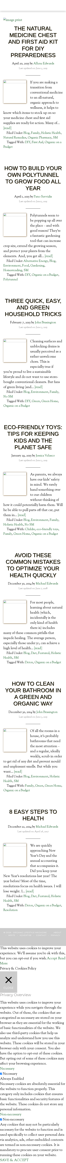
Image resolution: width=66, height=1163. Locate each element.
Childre (30, 529)
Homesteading (12, 270)
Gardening (37, 266)
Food (25, 266)
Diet (34, 653)
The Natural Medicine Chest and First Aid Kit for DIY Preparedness (33, 41)
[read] (7, 128)
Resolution (10, 910)
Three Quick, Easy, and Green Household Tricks (33, 307)
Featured (43, 653)
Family (35, 133)
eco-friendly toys (47, 529)
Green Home (49, 401)
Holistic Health (51, 133)
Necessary (10, 1073)
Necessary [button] (7, 1068)
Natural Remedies (14, 138)
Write (11, 935)
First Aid (37, 142)
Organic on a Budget (45, 275)
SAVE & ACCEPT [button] (14, 1160)
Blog (26, 133)
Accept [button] (52, 958)
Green (36, 401)
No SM (8, 397)
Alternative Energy (35, 261)
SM (55, 138)
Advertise (26, 935)
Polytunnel (10, 279)
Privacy (55, 935)
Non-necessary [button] (10, 1114)
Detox (29, 662)
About (57, 932)
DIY (27, 142)
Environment (12, 266)
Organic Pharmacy (39, 138)
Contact (41, 935)
